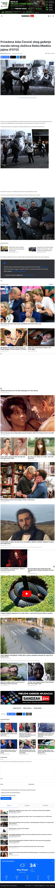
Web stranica (31, 784)
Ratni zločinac (27, 708)
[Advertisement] (27, 28)
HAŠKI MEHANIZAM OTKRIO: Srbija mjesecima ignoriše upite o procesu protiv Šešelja (27, 751)
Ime (1, 778)
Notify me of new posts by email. (9, 795)
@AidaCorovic (45, 267)
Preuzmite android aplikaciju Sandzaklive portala (27, 690)
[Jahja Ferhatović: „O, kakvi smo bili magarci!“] (4, 830)
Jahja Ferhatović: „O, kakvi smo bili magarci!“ (19, 828)
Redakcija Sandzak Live (6, 53)
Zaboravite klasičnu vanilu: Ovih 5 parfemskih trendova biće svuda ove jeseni (26, 846)
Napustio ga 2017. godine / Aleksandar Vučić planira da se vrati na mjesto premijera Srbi (27, 735)
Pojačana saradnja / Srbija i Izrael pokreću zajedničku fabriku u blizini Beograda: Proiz (46, 751)
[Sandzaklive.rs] (27, 16)
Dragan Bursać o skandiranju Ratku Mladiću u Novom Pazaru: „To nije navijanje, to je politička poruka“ (45, 249)
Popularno (27, 805)
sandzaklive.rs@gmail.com (39, 885)
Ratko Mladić (38, 708)
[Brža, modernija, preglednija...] (27, 697)
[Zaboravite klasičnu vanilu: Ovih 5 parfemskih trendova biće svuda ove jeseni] (4, 848)
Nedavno (9, 805)
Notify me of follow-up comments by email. (11, 792)
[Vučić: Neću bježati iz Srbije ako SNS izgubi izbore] (8, 727)
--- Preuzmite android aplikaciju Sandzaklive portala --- (27, 97)
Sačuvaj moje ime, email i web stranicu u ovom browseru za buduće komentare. (19, 789)
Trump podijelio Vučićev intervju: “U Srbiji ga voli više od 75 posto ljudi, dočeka (8, 751)
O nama (47, 885)
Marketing (52, 885)
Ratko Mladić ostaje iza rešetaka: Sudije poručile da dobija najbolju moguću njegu (16, 249)
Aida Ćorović (17, 708)
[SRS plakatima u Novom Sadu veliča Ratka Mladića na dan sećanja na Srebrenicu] (46, 727)
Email (2, 784)
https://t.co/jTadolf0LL (19, 271)
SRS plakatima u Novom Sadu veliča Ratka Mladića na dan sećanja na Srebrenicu (46, 735)
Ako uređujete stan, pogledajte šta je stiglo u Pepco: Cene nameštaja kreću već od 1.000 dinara (30, 816)
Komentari (45, 805)
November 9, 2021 (28, 275)
